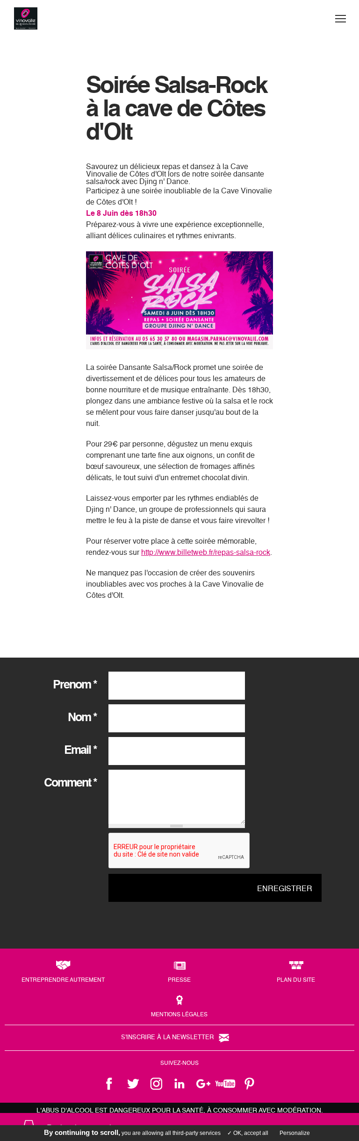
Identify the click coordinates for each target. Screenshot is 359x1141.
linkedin (179, 1083)
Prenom (75, 685)
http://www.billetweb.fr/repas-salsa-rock (205, 553)
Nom (82, 718)
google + (203, 1083)
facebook (109, 1083)
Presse (179, 980)
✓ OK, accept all (247, 1133)
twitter (132, 1083)
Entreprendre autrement (63, 980)
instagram (156, 1083)
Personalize (295, 1133)
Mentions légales (179, 1015)
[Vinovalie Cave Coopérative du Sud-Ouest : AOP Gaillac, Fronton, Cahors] (25, 18)
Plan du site (296, 980)
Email (80, 751)
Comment (70, 783)
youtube (226, 1083)
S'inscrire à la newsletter (167, 1038)
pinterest (249, 1083)
